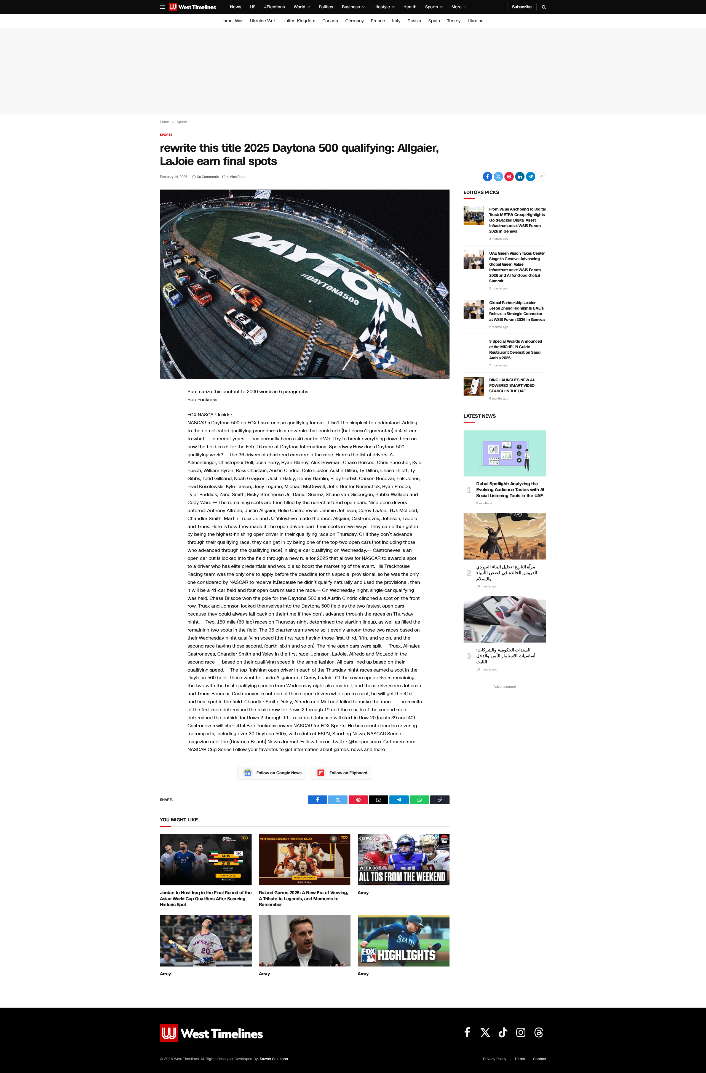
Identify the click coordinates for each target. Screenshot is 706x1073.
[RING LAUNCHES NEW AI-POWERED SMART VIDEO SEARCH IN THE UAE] (474, 386)
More (456, 7)
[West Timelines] (192, 7)
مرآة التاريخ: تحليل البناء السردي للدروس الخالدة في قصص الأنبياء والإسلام (506, 573)
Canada (330, 21)
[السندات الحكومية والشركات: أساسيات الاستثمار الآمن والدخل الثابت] (505, 619)
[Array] (404, 859)
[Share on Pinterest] (509, 176)
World (299, 7)
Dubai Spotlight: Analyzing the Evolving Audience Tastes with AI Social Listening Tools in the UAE (510, 490)
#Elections (274, 7)
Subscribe (522, 7)
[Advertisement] (353, 71)
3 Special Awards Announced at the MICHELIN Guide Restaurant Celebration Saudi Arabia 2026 (515, 350)
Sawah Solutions (274, 1058)
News (235, 7)
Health (409, 7)
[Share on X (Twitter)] (498, 176)
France (378, 21)
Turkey (454, 21)
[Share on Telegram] (530, 176)
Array (363, 893)
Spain (434, 21)
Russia (414, 21)
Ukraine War (262, 21)
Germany (354, 21)
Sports (431, 7)
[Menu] (162, 7)
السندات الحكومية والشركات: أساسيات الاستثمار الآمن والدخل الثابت (505, 656)
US (252, 7)
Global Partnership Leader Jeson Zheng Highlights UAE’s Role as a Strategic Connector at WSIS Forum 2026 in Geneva (516, 311)
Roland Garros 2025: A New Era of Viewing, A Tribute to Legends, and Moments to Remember (303, 899)
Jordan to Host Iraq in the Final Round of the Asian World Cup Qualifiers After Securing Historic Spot (206, 899)
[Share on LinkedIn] (520, 176)
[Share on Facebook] (487, 176)
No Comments (208, 177)
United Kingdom (298, 21)
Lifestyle (381, 7)
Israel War (233, 21)
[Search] (543, 7)
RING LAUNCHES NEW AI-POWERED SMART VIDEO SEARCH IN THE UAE (512, 385)
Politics (326, 7)
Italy (396, 21)
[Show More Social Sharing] (541, 176)
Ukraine (475, 21)
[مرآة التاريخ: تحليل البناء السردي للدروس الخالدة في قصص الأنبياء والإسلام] (505, 536)
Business (351, 7)
